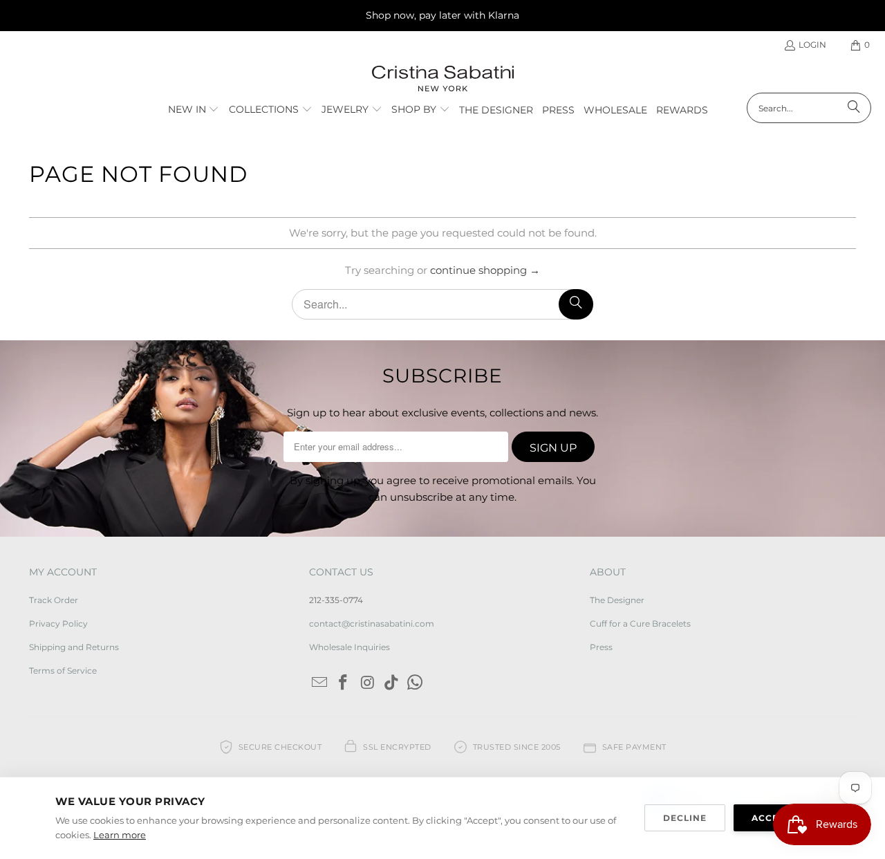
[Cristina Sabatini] (443, 79)
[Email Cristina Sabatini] (319, 683)
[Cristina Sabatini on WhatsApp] (415, 683)
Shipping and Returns (74, 647)
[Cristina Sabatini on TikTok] (391, 683)
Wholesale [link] (615, 110)
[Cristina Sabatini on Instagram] (367, 683)
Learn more (119, 834)
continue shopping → (485, 270)
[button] (194, 110)
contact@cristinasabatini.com (371, 623)
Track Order (53, 600)
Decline (685, 818)
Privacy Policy (58, 623)
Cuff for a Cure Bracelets (640, 623)
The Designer (617, 600)
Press (601, 647)
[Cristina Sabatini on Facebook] (343, 683)
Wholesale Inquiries (349, 647)
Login (812, 44)
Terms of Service (63, 670)
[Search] (854, 108)
